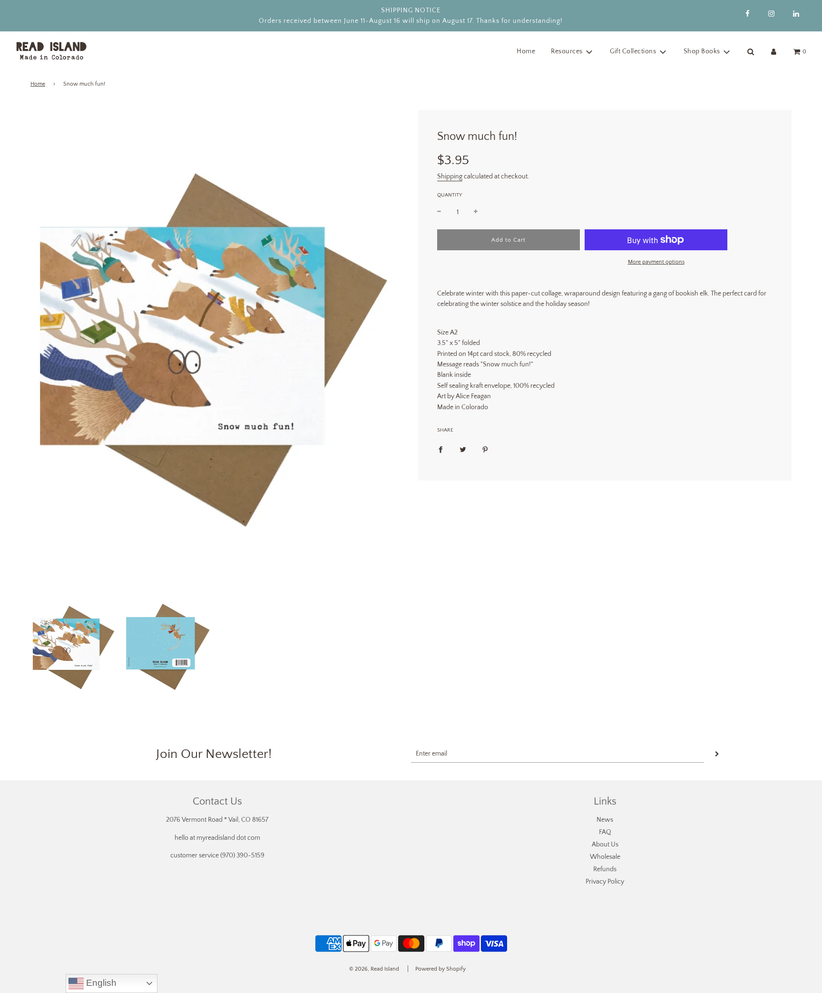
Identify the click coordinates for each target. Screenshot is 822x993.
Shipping (449, 176)
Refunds (604, 869)
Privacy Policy (605, 881)
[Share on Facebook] (440, 449)
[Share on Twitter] (462, 449)
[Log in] (774, 51)
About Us (605, 844)
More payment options (656, 262)
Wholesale (605, 857)
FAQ (605, 832)
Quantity (449, 195)
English (100, 983)
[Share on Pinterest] (485, 449)
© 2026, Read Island (374, 969)
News (605, 820)
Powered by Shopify (440, 969)
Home (526, 51)
